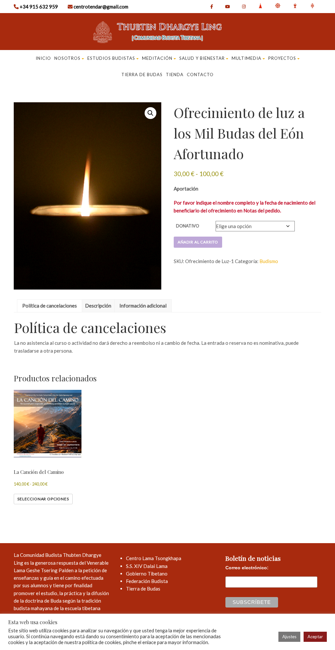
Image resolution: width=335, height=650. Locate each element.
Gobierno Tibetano (147, 573)
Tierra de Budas (143, 589)
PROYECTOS (282, 58)
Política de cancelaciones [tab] (49, 305)
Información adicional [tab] (143, 305)
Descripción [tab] (98, 305)
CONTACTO (200, 74)
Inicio (43, 58)
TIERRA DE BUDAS (142, 74)
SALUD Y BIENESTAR (202, 58)
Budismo (268, 261)
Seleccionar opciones (43, 498)
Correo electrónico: (247, 567)
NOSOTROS (67, 58)
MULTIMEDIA (246, 58)
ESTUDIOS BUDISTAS (111, 58)
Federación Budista (147, 581)
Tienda (175, 74)
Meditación (157, 58)
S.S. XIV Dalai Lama (147, 566)
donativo (187, 225)
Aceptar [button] (315, 636)
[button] (150, 113)
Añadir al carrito (198, 242)
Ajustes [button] (289, 636)
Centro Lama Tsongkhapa (153, 558)
